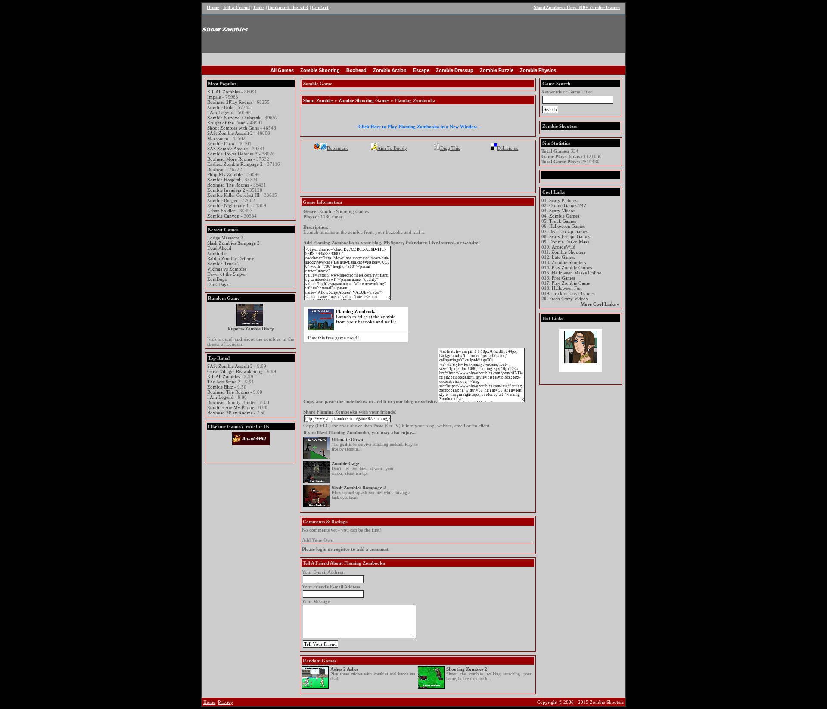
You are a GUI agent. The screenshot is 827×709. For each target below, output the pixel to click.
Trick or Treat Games (573, 293)
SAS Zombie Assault (227, 148)
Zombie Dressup (454, 70)
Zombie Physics (538, 70)
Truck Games (562, 221)
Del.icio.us (507, 148)
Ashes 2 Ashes (344, 669)
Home (213, 7)
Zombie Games (564, 215)
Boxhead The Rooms (228, 184)
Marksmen (217, 138)
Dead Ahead (219, 248)
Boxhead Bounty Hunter (231, 402)
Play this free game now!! (333, 337)
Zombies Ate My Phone (230, 407)
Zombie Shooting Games (364, 100)
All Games (282, 70)
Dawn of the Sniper (226, 274)
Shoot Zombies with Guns (233, 128)
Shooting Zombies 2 (466, 669)
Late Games (563, 257)
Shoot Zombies (318, 100)
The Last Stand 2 (224, 381)
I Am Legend (220, 112)
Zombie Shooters (568, 252)
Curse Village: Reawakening (235, 371)
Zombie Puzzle (496, 70)
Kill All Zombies (223, 91)
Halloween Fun (567, 288)
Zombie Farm (220, 143)
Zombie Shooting (320, 70)
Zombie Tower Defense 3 (232, 153)
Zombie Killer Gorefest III (233, 195)
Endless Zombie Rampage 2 (235, 164)
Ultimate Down (347, 439)
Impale (214, 97)
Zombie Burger (222, 200)
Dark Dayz (218, 284)
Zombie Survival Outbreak (234, 117)
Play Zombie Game (571, 283)
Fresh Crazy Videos (568, 298)
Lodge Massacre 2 (225, 237)
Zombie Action (390, 70)
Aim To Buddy (392, 148)
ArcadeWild (563, 246)
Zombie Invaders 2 (226, 190)
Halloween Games (567, 226)
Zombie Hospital (223, 179)
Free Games (563, 277)
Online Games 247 (567, 205)
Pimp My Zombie (225, 174)
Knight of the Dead (226, 122)
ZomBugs (217, 279)
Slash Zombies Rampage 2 (233, 243)
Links (258, 7)
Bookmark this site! (288, 7)
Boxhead (356, 70)
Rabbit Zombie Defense (230, 258)
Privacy (225, 702)
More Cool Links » (600, 304)
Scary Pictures (563, 200)
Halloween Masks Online (576, 272)
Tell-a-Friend (236, 7)
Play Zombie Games (572, 267)
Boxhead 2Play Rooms (229, 102)
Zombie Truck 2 (223, 263)
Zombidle (217, 253)
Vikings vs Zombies (226, 268)
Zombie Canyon (223, 215)
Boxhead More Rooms (229, 159)
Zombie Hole (220, 107)
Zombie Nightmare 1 (228, 205)
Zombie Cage (345, 463)
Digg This (450, 148)
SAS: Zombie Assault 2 (230, 133)
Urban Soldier (221, 210)
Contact (320, 7)
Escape (421, 70)
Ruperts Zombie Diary (250, 328)
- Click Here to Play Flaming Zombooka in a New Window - (417, 126)
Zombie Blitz (220, 386)
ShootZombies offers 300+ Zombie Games (577, 7)
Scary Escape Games (569, 236)
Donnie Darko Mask (569, 241)
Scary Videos (562, 210)
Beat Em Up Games (568, 231)
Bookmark (337, 148)
